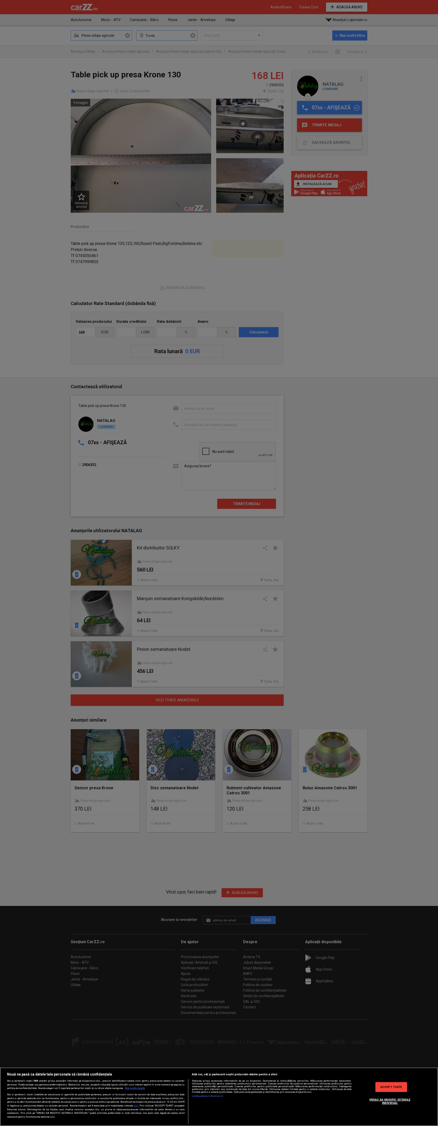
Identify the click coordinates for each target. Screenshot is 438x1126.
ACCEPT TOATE (391, 1086)
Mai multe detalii (135, 1088)
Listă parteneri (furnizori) (207, 1096)
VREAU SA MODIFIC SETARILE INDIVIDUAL (390, 1101)
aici (136, 1105)
